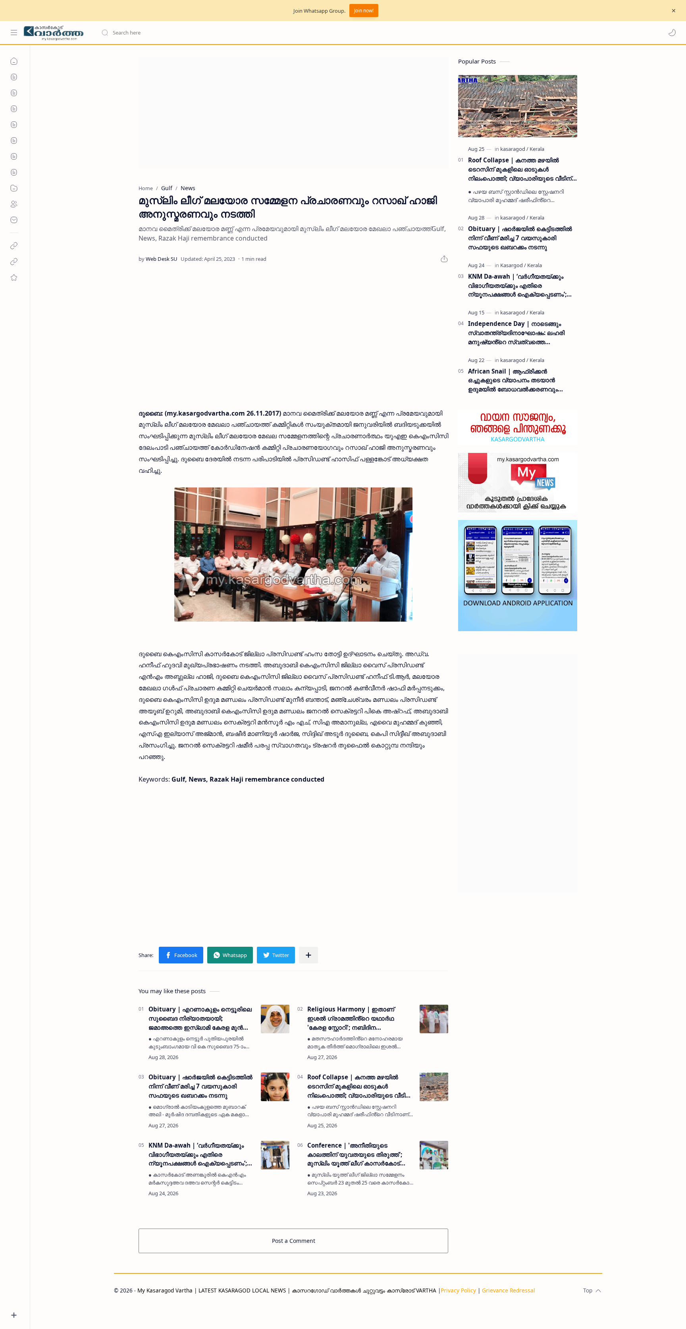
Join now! (364, 10)
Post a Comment (293, 1240)
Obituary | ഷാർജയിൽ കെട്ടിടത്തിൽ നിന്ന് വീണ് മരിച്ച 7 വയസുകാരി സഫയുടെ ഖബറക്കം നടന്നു (200, 1086)
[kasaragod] (514, 148)
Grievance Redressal (508, 1290)
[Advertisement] (293, 112)
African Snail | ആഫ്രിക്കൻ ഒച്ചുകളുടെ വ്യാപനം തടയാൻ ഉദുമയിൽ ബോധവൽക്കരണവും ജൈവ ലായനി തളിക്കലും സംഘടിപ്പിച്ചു (522, 380)
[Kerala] (537, 148)
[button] (672, 33)
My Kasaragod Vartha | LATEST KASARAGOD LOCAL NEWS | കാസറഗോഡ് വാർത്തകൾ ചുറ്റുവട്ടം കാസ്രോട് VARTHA (286, 1290)
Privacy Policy (458, 1290)
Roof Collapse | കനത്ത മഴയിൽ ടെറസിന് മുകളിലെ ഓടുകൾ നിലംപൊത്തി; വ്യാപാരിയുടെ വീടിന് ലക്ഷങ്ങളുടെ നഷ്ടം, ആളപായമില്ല (359, 1086)
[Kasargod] (513, 265)
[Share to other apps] (308, 955)
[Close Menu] (673, 10)
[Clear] (226, 32)
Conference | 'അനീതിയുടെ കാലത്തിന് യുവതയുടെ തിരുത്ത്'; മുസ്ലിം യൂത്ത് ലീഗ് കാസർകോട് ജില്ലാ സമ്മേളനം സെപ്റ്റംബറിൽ (354, 1154)
